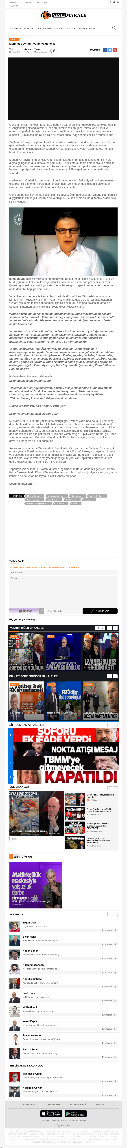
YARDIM (100, 1104)
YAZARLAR (42, 3)
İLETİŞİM (14, 6)
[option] (26, 652)
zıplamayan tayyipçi (55, 496)
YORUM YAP (102, 611)
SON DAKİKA (29, 1104)
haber (74, 504)
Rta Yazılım (65, 1125)
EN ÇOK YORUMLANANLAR (81, 28)
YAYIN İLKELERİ (78, 1104)
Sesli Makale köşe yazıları (37, 504)
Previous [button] (109, 628)
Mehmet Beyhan (33, 496)
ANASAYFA (15, 3)
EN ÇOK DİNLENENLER (50, 28)
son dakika (60, 504)
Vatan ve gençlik (33, 500)
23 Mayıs (88, 500)
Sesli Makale (63, 15)
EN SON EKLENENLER (21, 28)
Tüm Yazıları (107, 930)
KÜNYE (28, 3)
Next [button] (115, 628)
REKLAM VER (53, 1104)
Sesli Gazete (71, 500)
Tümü (100, 628)
